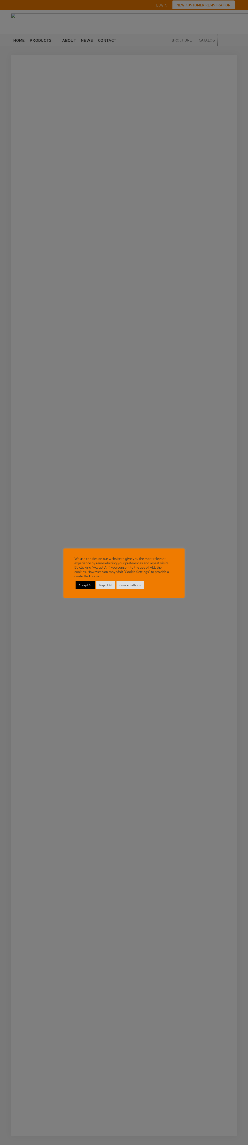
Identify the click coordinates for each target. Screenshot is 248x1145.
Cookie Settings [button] (130, 585)
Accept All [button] (85, 585)
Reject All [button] (105, 585)
